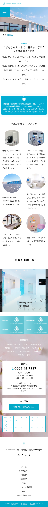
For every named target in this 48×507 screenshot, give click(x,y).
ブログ (24, 491)
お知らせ (24, 483)
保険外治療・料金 (24, 495)
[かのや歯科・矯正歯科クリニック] (11, 3)
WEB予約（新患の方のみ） (24, 407)
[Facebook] (22, 455)
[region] (24, 105)
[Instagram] (18, 455)
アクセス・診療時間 (24, 487)
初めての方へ (24, 471)
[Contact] (26, 455)
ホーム (24, 467)
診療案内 (24, 479)
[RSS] (29, 455)
